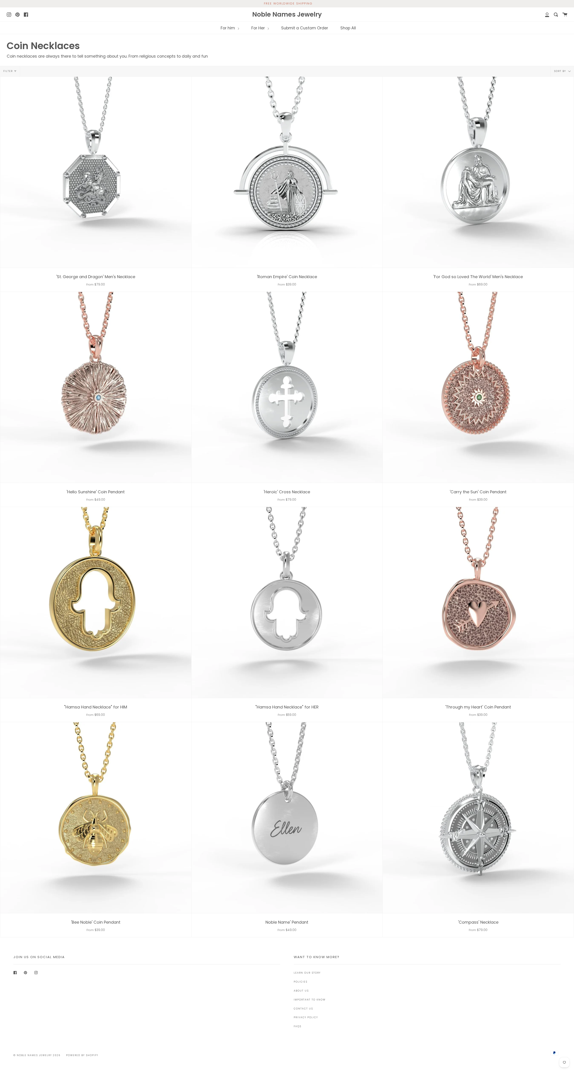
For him (228, 28)
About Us (301, 990)
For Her (258, 28)
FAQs (297, 1026)
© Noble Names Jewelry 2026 (37, 1055)
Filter (8, 71)
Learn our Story (307, 973)
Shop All (348, 28)
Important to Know (310, 999)
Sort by (560, 71)
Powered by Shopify (82, 1055)
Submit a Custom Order (304, 28)
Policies (300, 981)
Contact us (303, 1008)
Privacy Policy (306, 1017)
